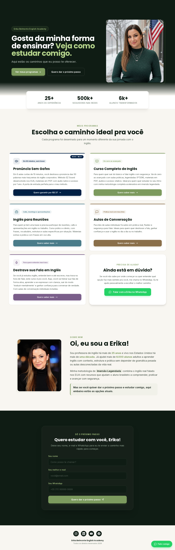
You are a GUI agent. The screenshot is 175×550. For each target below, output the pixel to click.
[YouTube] (91, 533)
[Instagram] (76, 533)
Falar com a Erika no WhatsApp (130, 292)
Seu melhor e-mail (57, 470)
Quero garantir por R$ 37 (45, 192)
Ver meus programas (26, 72)
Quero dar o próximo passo (66, 72)
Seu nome (53, 456)
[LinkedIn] (83, 533)
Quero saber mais (126, 192)
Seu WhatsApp (55, 483)
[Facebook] (99, 533)
